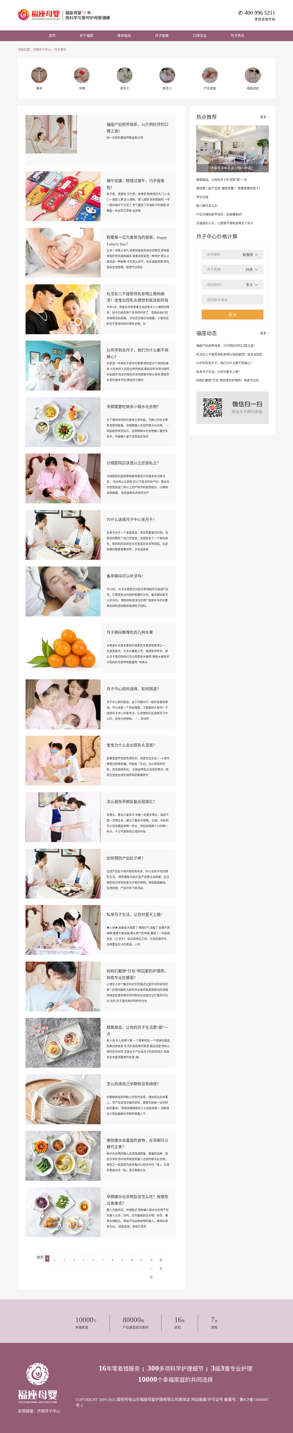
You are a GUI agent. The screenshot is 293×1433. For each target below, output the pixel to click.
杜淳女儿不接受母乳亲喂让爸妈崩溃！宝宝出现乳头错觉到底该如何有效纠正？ (137, 300)
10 (131, 1260)
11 (141, 1260)
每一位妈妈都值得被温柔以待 (125, 137)
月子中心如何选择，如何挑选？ (134, 689)
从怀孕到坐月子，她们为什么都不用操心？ (224, 363)
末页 (160, 1261)
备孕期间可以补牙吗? (125, 576)
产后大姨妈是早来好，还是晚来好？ (220, 214)
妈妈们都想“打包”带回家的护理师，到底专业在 (227, 380)
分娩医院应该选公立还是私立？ (134, 463)
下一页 (151, 1261)
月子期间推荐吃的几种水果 (130, 632)
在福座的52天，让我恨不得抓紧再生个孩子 (224, 223)
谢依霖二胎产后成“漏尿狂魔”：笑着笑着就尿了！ (229, 188)
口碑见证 (200, 35)
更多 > (264, 117)
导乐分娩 (202, 197)
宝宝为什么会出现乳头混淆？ (132, 745)
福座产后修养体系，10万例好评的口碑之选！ (226, 345)
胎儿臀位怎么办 (206, 205)
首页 (52, 35)
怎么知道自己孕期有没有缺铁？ (134, 1084)
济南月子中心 (42, 49)
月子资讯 (237, 35)
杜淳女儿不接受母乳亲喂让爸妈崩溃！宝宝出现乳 (229, 354)
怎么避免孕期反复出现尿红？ (132, 802)
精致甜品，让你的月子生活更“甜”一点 (221, 179)
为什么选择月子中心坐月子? (131, 519)
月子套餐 (162, 35)
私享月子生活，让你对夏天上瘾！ (136, 915)
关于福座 (86, 35)
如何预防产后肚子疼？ (126, 858)
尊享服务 (124, 35)
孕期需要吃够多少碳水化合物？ (134, 407)
